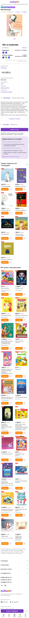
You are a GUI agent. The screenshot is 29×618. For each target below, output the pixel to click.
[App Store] (4, 602)
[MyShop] (6, 591)
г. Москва (24, 47)
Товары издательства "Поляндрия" (9, 164)
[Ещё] (26, 611)
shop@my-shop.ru (6, 582)
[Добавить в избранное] (10, 189)
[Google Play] (14, 602)
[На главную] (14, 2)
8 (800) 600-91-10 (6, 577)
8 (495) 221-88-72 (6, 580)
